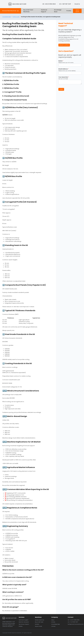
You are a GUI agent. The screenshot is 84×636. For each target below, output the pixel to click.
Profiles (68, 11)
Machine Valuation (24, 622)
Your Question (63, 77)
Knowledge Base (6, 16)
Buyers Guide (38, 626)
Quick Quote (77, 10)
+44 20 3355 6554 (50, 4)
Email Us (77, 4)
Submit (61, 89)
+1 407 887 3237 (66, 4)
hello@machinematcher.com (76, 624)
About (52, 620)
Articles (53, 622)
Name (60, 61)
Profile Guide (16, 16)
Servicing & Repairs (24, 624)
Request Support (64, 45)
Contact (53, 626)
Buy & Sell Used (39, 622)
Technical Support (44, 10)
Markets (37, 624)
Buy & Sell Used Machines (28, 10)
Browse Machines (39, 620)
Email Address (63, 69)
